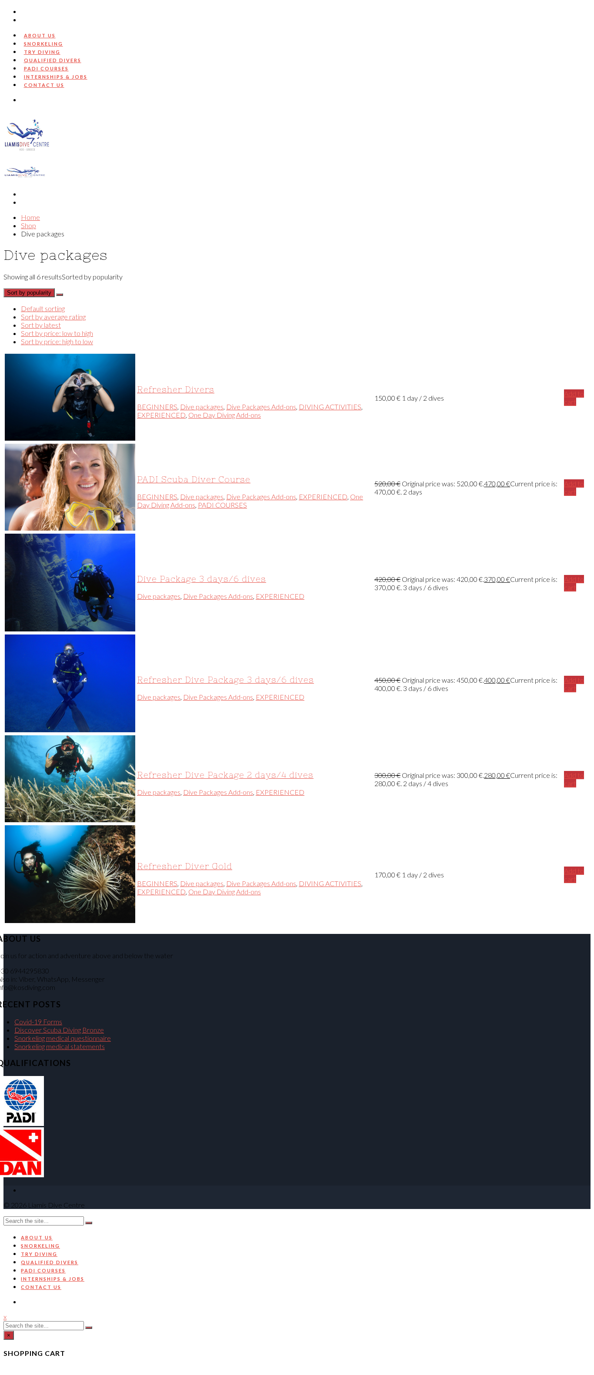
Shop (28, 225)
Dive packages (202, 406)
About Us (40, 35)
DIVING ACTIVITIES (330, 406)
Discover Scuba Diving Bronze (59, 1030)
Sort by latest (41, 325)
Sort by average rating (53, 316)
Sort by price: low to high (57, 333)
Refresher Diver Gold (184, 866)
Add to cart (574, 397)
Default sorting (43, 308)
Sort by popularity (29, 292)
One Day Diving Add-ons (224, 415)
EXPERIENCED (161, 415)
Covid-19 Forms (38, 1021)
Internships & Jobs (55, 77)
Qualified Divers (52, 60)
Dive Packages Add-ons (261, 406)
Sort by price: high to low (57, 341)
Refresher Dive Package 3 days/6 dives (225, 679)
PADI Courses (46, 68)
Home (30, 217)
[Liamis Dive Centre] (27, 160)
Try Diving (42, 52)
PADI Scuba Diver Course (193, 479)
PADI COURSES (222, 505)
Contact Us (44, 85)
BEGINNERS (157, 406)
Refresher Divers (175, 389)
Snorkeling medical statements (59, 1046)
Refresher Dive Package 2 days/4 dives (225, 775)
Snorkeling (43, 43)
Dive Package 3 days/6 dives (201, 579)
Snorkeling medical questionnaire (62, 1038)
